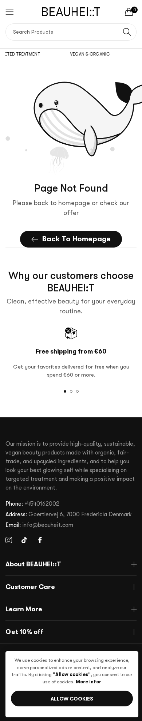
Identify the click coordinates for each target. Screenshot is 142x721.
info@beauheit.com (39, 525)
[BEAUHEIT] (71, 11)
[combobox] (71, 32)
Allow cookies (72, 699)
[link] (103, 54)
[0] (129, 12)
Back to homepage (76, 239)
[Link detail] (8, 540)
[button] (65, 391)
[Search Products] (127, 32)
